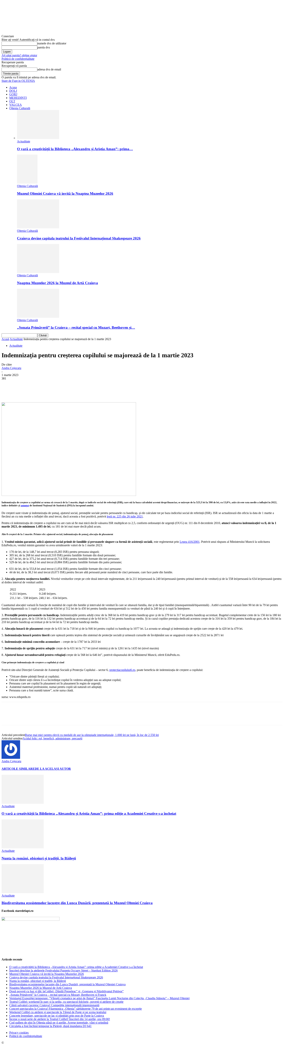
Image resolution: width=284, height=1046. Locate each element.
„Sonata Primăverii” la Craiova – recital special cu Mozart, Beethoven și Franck (57, 994)
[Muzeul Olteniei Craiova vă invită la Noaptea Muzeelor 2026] (27, 182)
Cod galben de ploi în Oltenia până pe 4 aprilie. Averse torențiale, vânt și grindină (58, 1022)
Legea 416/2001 (190, 541)
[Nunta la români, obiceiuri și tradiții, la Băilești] (23, 847)
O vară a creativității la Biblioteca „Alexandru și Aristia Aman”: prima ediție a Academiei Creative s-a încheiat (89, 813)
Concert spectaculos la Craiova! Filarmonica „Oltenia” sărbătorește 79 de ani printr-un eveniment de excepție (75, 1008)
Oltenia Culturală (19, 108)
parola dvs (43, 47)
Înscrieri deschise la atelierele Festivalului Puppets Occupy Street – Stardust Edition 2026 (63, 970)
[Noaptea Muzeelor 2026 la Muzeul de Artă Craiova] (38, 272)
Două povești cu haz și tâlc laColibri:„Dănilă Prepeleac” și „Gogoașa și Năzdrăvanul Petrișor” (66, 991)
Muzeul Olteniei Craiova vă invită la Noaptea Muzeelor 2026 (65, 193)
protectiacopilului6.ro (122, 670)
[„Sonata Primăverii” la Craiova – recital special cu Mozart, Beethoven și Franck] (38, 316)
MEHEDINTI (18, 97)
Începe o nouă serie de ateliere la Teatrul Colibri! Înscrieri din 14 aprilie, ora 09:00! (59, 1019)
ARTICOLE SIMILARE (18, 768)
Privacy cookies (19, 1032)
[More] (98, 391)
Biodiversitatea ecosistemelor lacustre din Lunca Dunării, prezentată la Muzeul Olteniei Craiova (77, 903)
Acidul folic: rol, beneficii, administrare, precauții (52, 738)
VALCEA (15, 104)
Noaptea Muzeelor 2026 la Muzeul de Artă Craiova (57, 283)
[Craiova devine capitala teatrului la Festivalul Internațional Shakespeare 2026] (38, 227)
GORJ (13, 94)
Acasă (5, 339)
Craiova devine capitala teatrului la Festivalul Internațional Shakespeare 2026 (79, 238)
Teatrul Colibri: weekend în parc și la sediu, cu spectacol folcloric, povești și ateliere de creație (66, 1001)
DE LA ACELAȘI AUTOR (53, 768)
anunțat (25, 505)
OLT (12, 101)
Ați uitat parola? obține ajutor (19, 55)
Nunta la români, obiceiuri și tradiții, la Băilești (39, 858)
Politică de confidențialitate (18, 58)
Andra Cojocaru (11, 368)
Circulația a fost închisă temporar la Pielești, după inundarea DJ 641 (50, 1026)
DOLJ (13, 90)
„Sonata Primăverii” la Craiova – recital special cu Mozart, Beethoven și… (76, 327)
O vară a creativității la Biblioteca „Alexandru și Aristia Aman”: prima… (75, 149)
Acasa (13, 87)
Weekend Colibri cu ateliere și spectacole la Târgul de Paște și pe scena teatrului (57, 1012)
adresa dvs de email (49, 69)
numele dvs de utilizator (51, 43)
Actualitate (23, 141)
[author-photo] (11, 757)
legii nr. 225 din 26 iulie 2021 (125, 516)
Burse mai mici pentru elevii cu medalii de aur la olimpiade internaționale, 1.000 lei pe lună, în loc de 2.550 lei (92, 735)
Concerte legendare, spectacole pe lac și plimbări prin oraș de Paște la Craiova (56, 1015)
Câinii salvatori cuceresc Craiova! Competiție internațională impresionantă (54, 1005)
